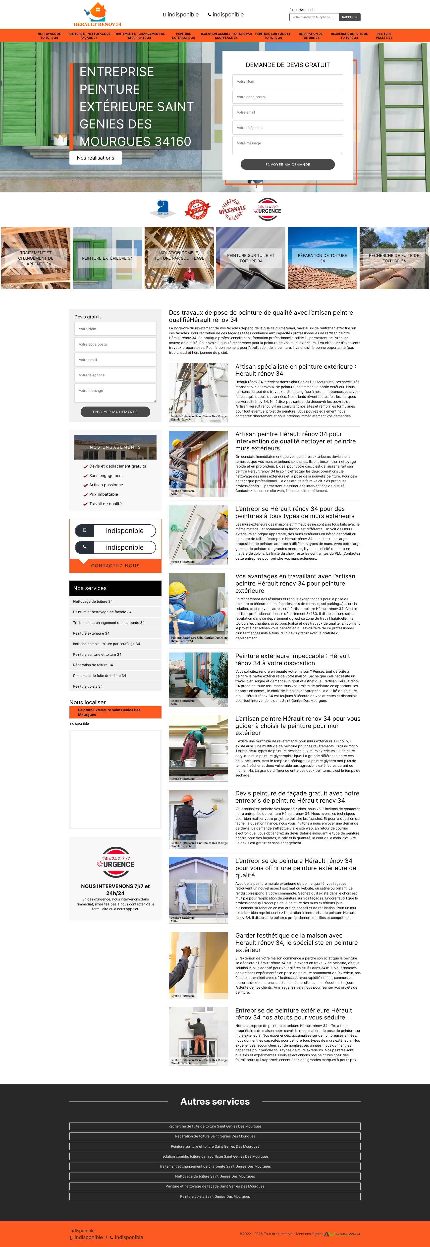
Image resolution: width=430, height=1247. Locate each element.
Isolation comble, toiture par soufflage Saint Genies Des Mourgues (215, 1156)
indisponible (182, 14)
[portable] (85, 530)
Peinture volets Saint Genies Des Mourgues (215, 1196)
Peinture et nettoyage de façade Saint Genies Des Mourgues (215, 1186)
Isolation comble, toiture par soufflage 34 (226, 36)
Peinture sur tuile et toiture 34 (273, 36)
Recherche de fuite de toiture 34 (349, 36)
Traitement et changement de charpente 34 (139, 36)
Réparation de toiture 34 (310, 36)
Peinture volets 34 (384, 36)
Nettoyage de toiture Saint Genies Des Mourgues (215, 1176)
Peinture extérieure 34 (183, 36)
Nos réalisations (95, 158)
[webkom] (342, 1234)
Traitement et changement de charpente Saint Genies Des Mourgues (215, 1166)
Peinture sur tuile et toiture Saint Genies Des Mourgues (215, 1146)
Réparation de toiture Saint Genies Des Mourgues (215, 1136)
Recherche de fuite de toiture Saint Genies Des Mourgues (215, 1126)
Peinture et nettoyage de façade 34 (89, 36)
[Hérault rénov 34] (97, 14)
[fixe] (85, 547)
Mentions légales (309, 1234)
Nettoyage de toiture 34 (49, 36)
